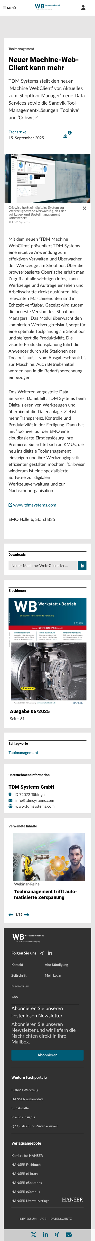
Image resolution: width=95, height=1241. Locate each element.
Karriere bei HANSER (27, 1156)
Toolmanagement (23, 753)
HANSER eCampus (25, 1192)
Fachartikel (18, 132)
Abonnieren (47, 1055)
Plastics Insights (23, 1117)
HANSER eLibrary (24, 1174)
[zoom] (84, 208)
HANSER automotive (27, 1099)
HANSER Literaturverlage (30, 1201)
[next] (26, 914)
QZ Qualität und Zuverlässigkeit (34, 1126)
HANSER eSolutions (26, 1183)
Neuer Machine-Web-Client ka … (39, 566)
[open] (65, 136)
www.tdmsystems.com (34, 505)
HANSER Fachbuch (26, 1165)
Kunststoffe (20, 1108)
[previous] (11, 914)
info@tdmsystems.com (34, 801)
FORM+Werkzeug (24, 1090)
